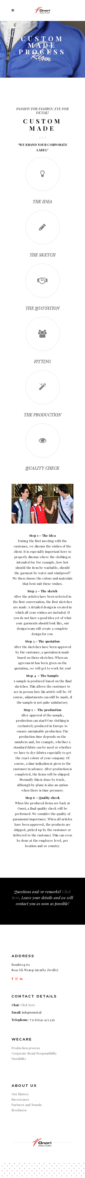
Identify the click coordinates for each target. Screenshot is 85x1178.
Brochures (19, 1110)
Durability (19, 1059)
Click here (27, 1005)
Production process (26, 1048)
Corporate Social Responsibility (34, 1053)
